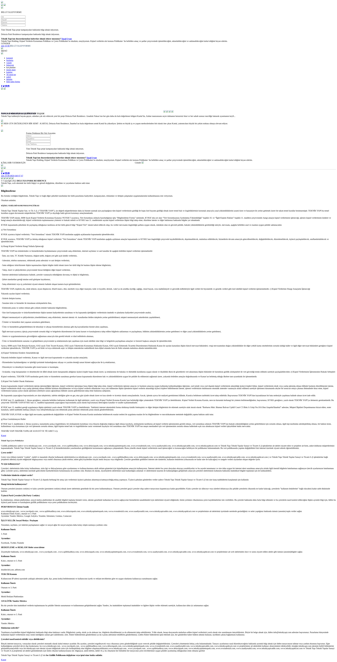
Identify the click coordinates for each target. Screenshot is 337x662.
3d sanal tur (11, 74)
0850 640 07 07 (16, 176)
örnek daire (11, 70)
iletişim (9, 79)
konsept (9, 58)
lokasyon (10, 65)
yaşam (9, 63)
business (9, 60)
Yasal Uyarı (66, 39)
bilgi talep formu (13, 82)
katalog (9, 72)
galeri (8, 77)
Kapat (3, 435)
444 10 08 (5, 46)
